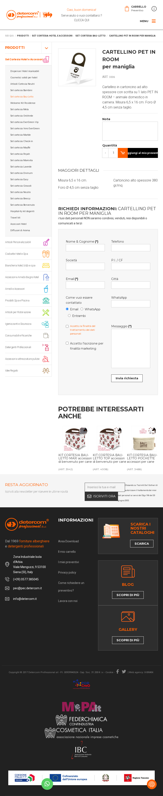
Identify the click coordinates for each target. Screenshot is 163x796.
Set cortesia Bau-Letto (21, 96)
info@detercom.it (25, 599)
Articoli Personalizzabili (18, 242)
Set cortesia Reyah (20, 154)
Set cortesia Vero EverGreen (25, 128)
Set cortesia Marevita (21, 160)
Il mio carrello (67, 551)
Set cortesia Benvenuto (22, 205)
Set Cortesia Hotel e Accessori (24, 59)
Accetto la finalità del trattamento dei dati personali (82, 329)
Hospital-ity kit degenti (22, 211)
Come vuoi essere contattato (79, 300)
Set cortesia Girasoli (20, 185)
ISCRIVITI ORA (104, 496)
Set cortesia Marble (20, 135)
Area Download (68, 541)
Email (72, 279)
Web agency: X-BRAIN (141, 672)
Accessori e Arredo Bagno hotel (22, 277)
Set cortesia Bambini (21, 90)
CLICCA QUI (81, 20)
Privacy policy (67, 572)
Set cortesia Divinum (21, 173)
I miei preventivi (68, 562)
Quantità (106, 145)
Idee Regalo (11, 370)
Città (114, 279)
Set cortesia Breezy (20, 198)
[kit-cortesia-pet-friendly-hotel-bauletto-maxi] (75, 438)
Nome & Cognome (82, 241)
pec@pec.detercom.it (27, 588)
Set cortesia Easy (19, 179)
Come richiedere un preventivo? (71, 586)
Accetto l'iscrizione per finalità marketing (86, 346)
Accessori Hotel (18, 224)
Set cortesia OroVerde (21, 115)
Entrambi (79, 316)
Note (106, 119)
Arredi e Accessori (15, 288)
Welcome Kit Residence (22, 103)
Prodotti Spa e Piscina (17, 300)
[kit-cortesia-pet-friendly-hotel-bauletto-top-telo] (109, 438)
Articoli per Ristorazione (18, 312)
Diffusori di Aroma (20, 230)
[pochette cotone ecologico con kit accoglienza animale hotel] (144, 438)
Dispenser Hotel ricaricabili (24, 71)
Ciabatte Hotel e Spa (16, 253)
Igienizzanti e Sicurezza (18, 323)
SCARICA (142, 544)
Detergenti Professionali (18, 347)
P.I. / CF (117, 260)
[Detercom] (29, 15)
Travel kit (15, 217)
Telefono (117, 241)
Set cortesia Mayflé (20, 147)
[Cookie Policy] (152, 784)
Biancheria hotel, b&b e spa (20, 265)
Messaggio (121, 326)
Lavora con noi (67, 601)
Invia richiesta (127, 378)
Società (71, 260)
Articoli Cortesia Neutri (22, 84)
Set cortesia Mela (19, 109)
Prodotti (15, 48)
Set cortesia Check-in (21, 141)
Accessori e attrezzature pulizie (22, 358)
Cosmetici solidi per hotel (23, 77)
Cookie (109, 672)
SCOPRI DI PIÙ (128, 595)
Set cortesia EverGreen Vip (24, 122)
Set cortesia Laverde (21, 166)
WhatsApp (92, 309)
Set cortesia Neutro (20, 192)
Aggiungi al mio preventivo (142, 153)
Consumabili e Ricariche (18, 335)
